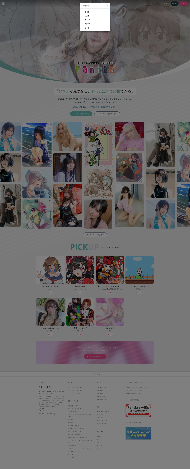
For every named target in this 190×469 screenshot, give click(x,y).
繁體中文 (87, 24)
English (87, 16)
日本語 (87, 12)
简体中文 (87, 20)
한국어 (87, 28)
